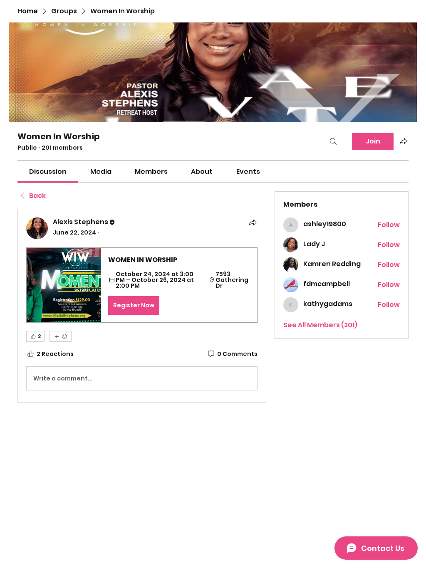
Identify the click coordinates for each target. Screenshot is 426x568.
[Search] (333, 141)
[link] (48, 171)
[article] (141, 306)
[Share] (253, 222)
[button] (142, 284)
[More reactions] (61, 336)
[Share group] (404, 141)
